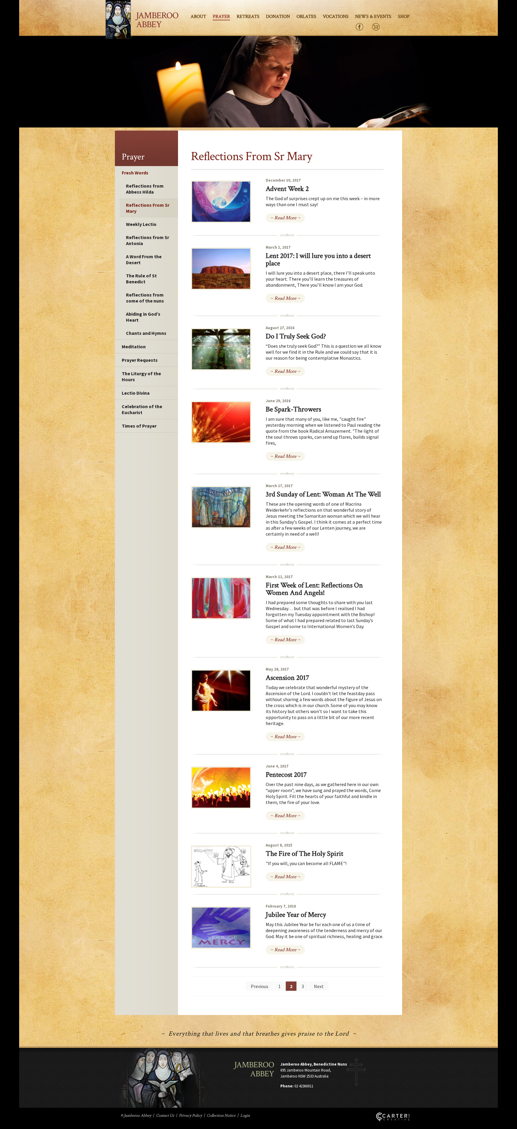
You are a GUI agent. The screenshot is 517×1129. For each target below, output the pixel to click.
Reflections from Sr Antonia (147, 240)
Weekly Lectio (141, 224)
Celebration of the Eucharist (142, 409)
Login (245, 1115)
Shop (404, 16)
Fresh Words (135, 173)
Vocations (336, 16)
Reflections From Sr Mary (147, 208)
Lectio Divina (136, 393)
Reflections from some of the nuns (145, 298)
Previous (259, 986)
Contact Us (165, 1115)
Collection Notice (221, 1115)
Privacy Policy (190, 1115)
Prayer (221, 16)
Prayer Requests (140, 360)
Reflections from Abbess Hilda (145, 189)
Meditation (134, 347)
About (198, 16)
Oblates (306, 16)
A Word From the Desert (144, 259)
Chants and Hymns (146, 333)
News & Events (373, 16)
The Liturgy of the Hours (141, 376)
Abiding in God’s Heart (143, 317)
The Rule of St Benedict (141, 279)
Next (319, 986)
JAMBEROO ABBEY (157, 20)
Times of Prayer (139, 426)
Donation (278, 16)
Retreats (248, 16)
